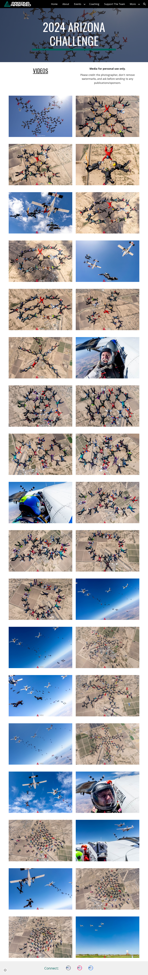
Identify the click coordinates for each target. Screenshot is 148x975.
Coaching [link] (94, 4)
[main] (74, 35)
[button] (144, 4)
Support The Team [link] (114, 4)
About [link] (65, 4)
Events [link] (77, 4)
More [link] (133, 4)
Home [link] (54, 4)
